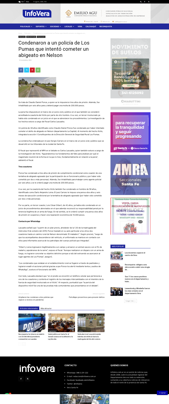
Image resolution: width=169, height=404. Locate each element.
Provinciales (41, 35)
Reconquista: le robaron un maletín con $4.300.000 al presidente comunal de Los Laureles (31, 334)
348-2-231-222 (82, 370)
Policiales (25, 24)
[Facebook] (144, 1)
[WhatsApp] (38, 68)
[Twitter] (149, 1)
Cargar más (130, 299)
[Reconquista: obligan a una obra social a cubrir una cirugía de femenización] (116, 265)
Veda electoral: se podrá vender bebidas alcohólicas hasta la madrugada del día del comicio (89, 334)
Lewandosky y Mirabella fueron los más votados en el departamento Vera (137, 288)
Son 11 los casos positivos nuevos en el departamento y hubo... (136, 277)
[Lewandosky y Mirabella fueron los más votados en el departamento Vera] (116, 289)
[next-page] (23, 342)
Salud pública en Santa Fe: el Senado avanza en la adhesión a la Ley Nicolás (60, 334)
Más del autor (46, 306)
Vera (80, 24)
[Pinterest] (32, 68)
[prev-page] (20, 342)
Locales (68, 24)
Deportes (40, 24)
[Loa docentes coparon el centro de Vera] (116, 254)
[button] (141, 2)
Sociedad (54, 24)
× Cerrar (162, 393)
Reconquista (105, 24)
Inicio (20, 31)
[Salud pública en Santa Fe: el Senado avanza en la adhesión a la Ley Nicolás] (61, 321)
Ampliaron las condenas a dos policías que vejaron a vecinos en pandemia (35, 296)
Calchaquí (91, 24)
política (80, 329)
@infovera (78, 382)
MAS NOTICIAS (31, 35)
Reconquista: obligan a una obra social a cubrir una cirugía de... (137, 265)
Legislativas (52, 329)
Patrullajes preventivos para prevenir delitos (87, 295)
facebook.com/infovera (85, 378)
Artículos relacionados (29, 306)
